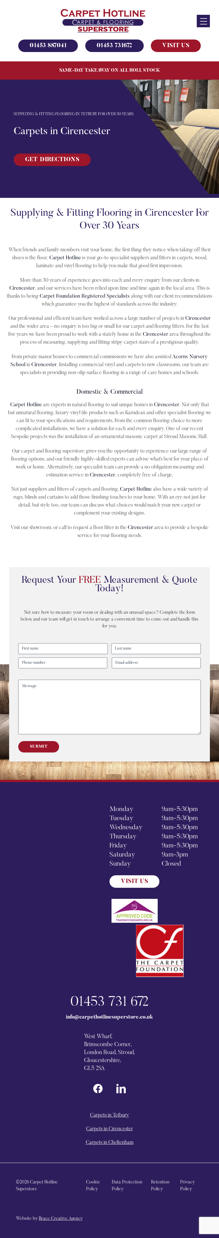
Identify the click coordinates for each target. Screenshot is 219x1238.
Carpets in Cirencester (109, 1129)
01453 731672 (114, 46)
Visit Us (175, 46)
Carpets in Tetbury (109, 1115)
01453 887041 (48, 46)
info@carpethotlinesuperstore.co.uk (109, 1017)
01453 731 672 (109, 1002)
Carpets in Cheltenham (109, 1142)
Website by (49, 1218)
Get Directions (52, 160)
